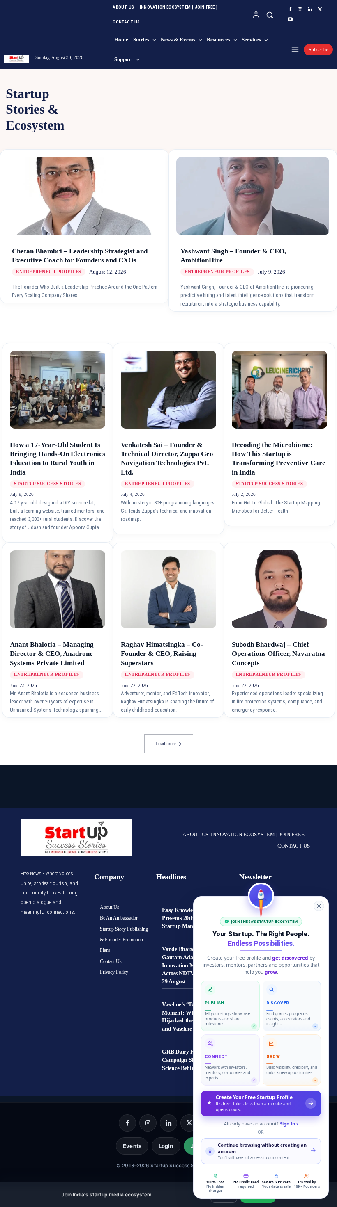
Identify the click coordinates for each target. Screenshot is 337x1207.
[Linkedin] (310, 10)
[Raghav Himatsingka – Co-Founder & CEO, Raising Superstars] (168, 589)
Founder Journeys (118, 101)
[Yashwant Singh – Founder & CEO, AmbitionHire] (252, 203)
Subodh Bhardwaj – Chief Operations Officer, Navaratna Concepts (278, 654)
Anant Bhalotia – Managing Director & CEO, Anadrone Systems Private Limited (52, 654)
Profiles (234, 101)
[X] (320, 10)
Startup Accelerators (148, 116)
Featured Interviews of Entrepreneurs (237, 93)
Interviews (185, 101)
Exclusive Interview (115, 93)
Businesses (282, 101)
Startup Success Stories (245, 116)
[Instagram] (300, 10)
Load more (165, 743)
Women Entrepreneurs (242, 109)
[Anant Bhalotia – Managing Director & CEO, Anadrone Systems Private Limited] (57, 589)
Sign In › (289, 1123)
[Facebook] (290, 10)
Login (166, 1146)
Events (132, 1146)
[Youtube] (290, 20)
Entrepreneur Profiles (145, 109)
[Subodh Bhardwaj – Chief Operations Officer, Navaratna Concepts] (279, 589)
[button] (269, 14)
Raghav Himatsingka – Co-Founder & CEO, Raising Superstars (162, 654)
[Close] (319, 906)
